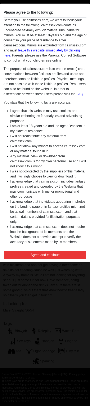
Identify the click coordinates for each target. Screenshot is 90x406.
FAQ (79, 94)
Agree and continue (45, 255)
